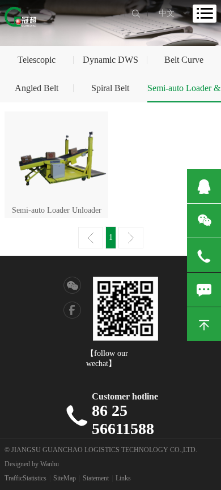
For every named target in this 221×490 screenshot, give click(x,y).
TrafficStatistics (25, 478)
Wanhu (49, 464)
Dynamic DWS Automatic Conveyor (110, 64)
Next (130, 237)
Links (123, 478)
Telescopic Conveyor (37, 64)
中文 (167, 13)
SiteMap (64, 478)
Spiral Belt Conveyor (110, 92)
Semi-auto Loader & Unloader (183, 92)
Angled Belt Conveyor (36, 92)
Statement (96, 478)
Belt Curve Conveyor (183, 64)
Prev (90, 237)
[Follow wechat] (72, 286)
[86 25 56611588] (204, 255)
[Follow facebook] (72, 309)
